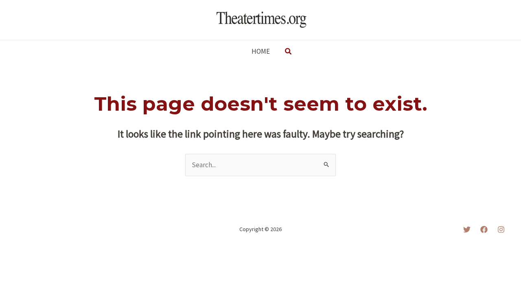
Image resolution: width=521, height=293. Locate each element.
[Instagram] (501, 229)
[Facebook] (484, 229)
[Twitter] (467, 229)
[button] (288, 51)
